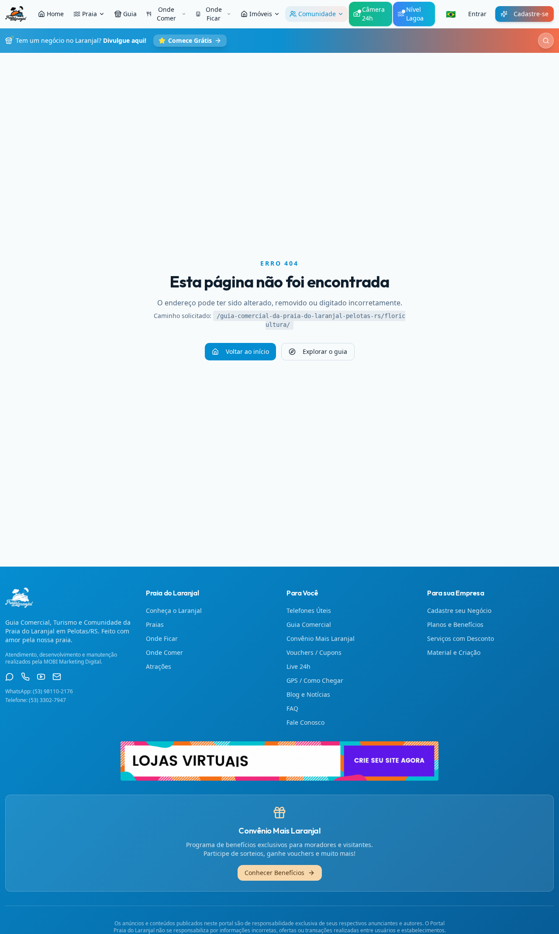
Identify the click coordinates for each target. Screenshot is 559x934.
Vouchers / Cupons (314, 652)
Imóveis (260, 14)
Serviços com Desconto (460, 638)
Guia (130, 14)
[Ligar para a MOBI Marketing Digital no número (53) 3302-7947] (25, 676)
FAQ (292, 708)
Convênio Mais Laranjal (320, 638)
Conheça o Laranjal (174, 610)
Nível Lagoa (415, 13)
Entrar (477, 14)
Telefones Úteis (308, 610)
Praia (89, 14)
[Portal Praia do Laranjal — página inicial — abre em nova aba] (279, 761)
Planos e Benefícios (455, 624)
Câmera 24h (373, 13)
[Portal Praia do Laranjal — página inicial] (16, 14)
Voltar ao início (247, 351)
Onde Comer (166, 13)
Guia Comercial (308, 624)
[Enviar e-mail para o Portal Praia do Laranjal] (56, 676)
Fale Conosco (305, 722)
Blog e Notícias (308, 694)
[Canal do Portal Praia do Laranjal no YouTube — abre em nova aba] (41, 676)
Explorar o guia (325, 351)
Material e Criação (453, 652)
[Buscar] (546, 40)
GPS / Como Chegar (314, 680)
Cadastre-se (531, 14)
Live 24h (298, 666)
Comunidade (317, 14)
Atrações (158, 666)
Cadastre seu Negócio (459, 610)
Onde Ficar (214, 13)
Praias (155, 624)
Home (55, 14)
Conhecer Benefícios (274, 872)
